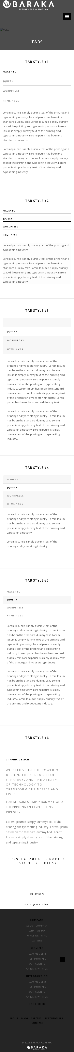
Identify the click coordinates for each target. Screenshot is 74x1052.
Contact (38, 1022)
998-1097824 (37, 893)
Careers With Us (37, 968)
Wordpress (11, 90)
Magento (10, 71)
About (14, 1018)
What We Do (37, 930)
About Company (37, 925)
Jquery (8, 81)
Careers (37, 940)
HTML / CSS (11, 100)
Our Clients (37, 963)
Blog (24, 1018)
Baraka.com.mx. (41, 1042)
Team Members (37, 953)
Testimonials (37, 958)
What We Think (37, 935)
